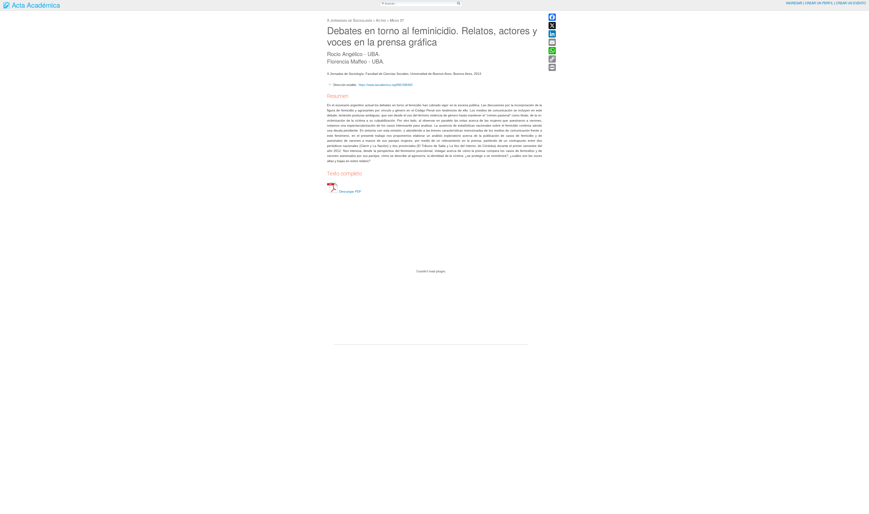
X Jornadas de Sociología (349, 20)
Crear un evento (851, 3)
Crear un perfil (819, 3)
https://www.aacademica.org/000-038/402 (386, 85)
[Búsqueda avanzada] (382, 3)
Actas (381, 20)
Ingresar (794, 3)
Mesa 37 (397, 20)
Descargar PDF (350, 191)
